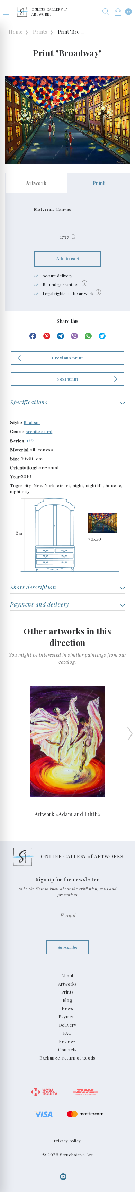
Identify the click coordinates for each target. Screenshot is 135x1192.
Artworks (67, 984)
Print (98, 183)
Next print (67, 379)
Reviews (67, 1041)
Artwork (36, 183)
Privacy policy (67, 1140)
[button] (105, 11)
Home (15, 32)
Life (31, 440)
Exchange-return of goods (67, 1058)
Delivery (67, 1025)
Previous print (67, 358)
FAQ (67, 1033)
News (67, 1008)
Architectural (39, 431)
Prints (40, 32)
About (67, 975)
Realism (32, 422)
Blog (67, 1000)
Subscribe (67, 947)
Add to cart (67, 258)
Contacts (67, 1049)
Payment (67, 1016)
